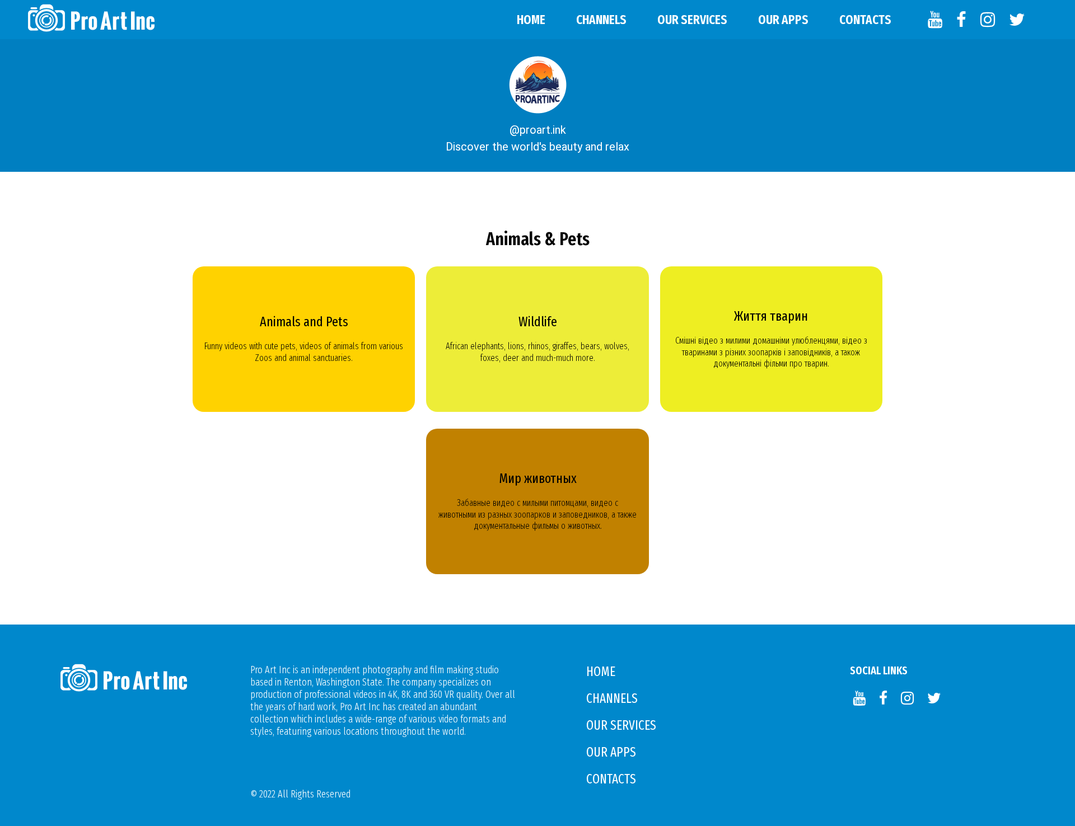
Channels (601, 19)
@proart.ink (538, 130)
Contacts (865, 19)
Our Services (692, 19)
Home (531, 19)
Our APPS (783, 19)
